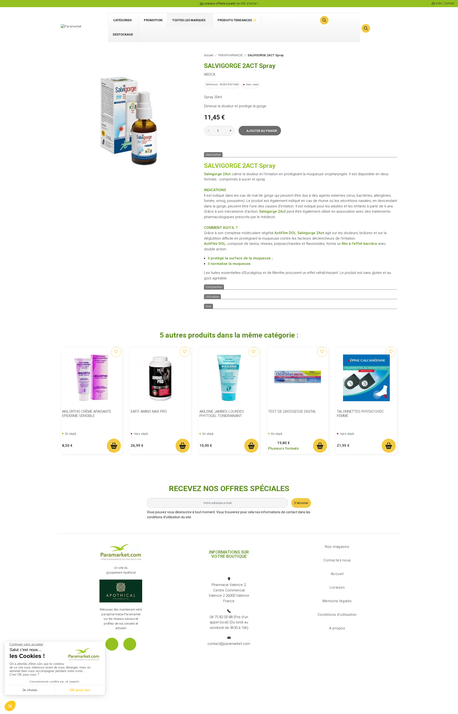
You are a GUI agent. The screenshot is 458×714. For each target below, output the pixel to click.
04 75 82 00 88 (221, 617)
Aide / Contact (444, 3)
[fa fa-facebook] (111, 644)
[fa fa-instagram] (129, 644)
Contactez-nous (337, 560)
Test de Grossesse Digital (292, 411)
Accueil (337, 574)
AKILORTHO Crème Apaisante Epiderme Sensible (86, 413)
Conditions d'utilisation (337, 614)
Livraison (337, 587)
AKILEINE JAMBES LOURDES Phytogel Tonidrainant (221, 413)
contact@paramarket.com (229, 644)
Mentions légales (337, 601)
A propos (337, 628)
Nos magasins (337, 546)
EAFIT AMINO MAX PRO (149, 411)
